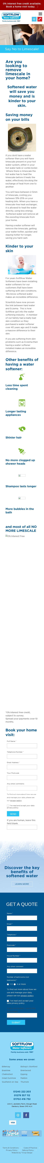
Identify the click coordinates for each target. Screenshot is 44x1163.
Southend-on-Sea (10, 1082)
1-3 (11, 984)
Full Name (11, 741)
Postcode (11, 945)
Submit (16, 1022)
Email (34, 19)
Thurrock (25, 1082)
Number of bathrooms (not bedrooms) (18, 978)
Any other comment (15, 966)
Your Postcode (13, 773)
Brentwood (26, 1070)
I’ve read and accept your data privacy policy (20, 807)
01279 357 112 (22, 1095)
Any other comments (15, 784)
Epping (24, 1074)
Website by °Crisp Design (22, 1153)
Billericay (6, 1066)
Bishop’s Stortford (29, 1066)
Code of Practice (30, 1148)
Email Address (13, 762)
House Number (13, 956)
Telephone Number (15, 752)
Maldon (24, 1078)
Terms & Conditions (11, 1148)
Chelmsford (7, 1074)
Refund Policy (28, 1150)
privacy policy (16, 800)
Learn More (22, 884)
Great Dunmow (9, 1078)
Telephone (12, 935)
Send (13, 814)
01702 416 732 (22, 1099)
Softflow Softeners (11, 17)
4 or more (21, 984)
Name (10, 913)
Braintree (6, 1070)
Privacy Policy (11, 1150)
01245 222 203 (39, 19)
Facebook (26, 1115)
